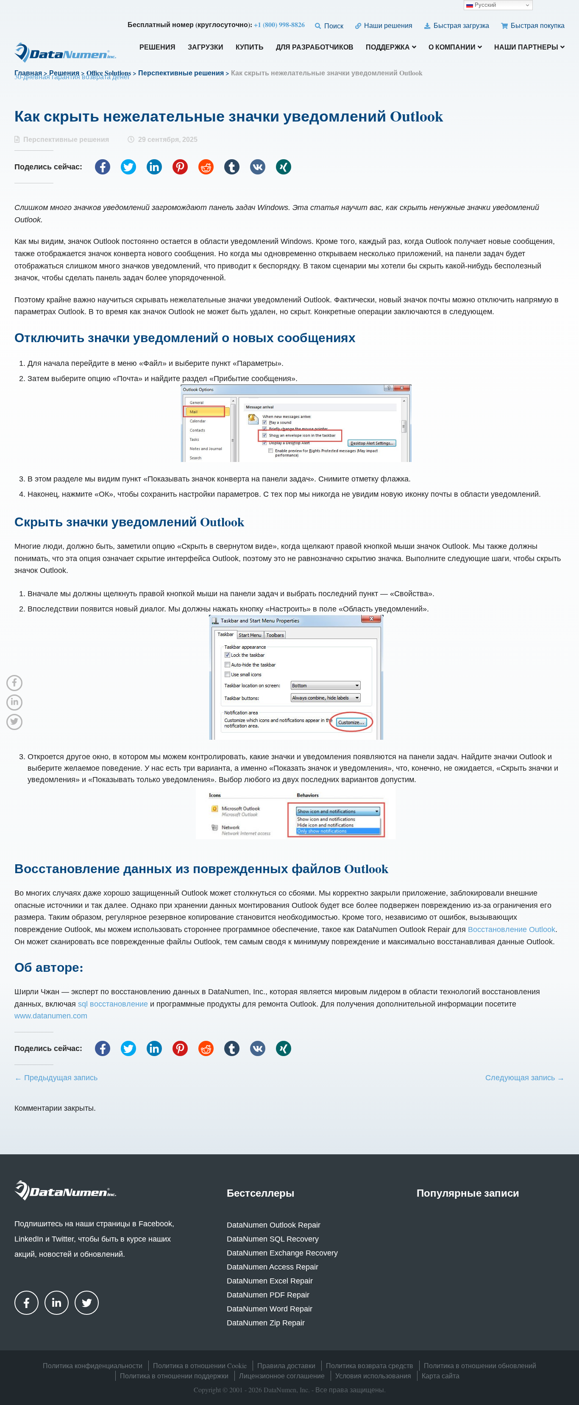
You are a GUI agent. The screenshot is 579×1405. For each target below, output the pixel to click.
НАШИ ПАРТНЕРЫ (526, 48)
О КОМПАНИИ (452, 48)
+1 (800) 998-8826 (279, 24)
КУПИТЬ (250, 48)
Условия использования (373, 1375)
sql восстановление (113, 1004)
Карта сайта (440, 1375)
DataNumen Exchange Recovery (282, 1253)
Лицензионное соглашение (282, 1375)
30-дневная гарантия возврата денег (72, 76)
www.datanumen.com (50, 1016)
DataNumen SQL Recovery (273, 1239)
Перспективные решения (66, 139)
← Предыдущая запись (55, 1077)
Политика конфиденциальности (92, 1365)
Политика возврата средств (369, 1365)
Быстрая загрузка (460, 25)
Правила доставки (286, 1365)
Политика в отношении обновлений (480, 1365)
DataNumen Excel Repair (270, 1281)
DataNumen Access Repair (272, 1267)
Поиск (333, 25)
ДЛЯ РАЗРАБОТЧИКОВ (315, 48)
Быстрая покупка (537, 25)
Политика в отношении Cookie (200, 1365)
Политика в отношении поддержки (174, 1375)
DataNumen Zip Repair (266, 1323)
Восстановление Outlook (511, 929)
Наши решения (387, 25)
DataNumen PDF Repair (268, 1295)
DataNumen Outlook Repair (273, 1225)
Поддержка (388, 48)
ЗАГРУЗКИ (205, 48)
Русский (484, 5)
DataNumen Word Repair (269, 1309)
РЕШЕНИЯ (157, 48)
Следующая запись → (525, 1077)
